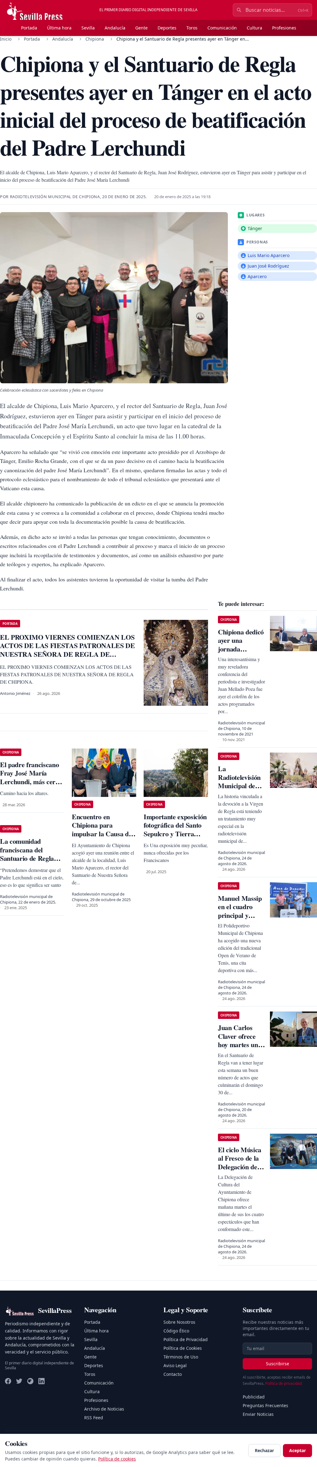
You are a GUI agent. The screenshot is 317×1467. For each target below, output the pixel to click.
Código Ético (176, 1331)
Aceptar (297, 1450)
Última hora (59, 28)
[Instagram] (30, 1381)
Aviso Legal (175, 1365)
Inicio (5, 39)
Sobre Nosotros (179, 1322)
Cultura (254, 28)
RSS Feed (93, 1417)
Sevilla (88, 28)
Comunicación (222, 28)
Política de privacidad (283, 1383)
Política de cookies (117, 1459)
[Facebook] (8, 1381)
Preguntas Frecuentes (265, 1405)
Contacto (172, 1374)
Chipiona (94, 39)
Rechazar (264, 1450)
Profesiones (284, 28)
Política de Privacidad (185, 1339)
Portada (29, 28)
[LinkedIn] (41, 1381)
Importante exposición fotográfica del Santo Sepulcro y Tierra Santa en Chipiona (175, 829)
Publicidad (254, 1397)
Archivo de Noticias (104, 1409)
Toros (192, 28)
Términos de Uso (180, 1357)
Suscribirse (277, 1364)
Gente (141, 28)
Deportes (167, 28)
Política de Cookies (182, 1348)
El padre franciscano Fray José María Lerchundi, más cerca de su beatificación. (31, 777)
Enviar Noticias (258, 1414)
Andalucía (115, 28)
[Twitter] (19, 1381)
